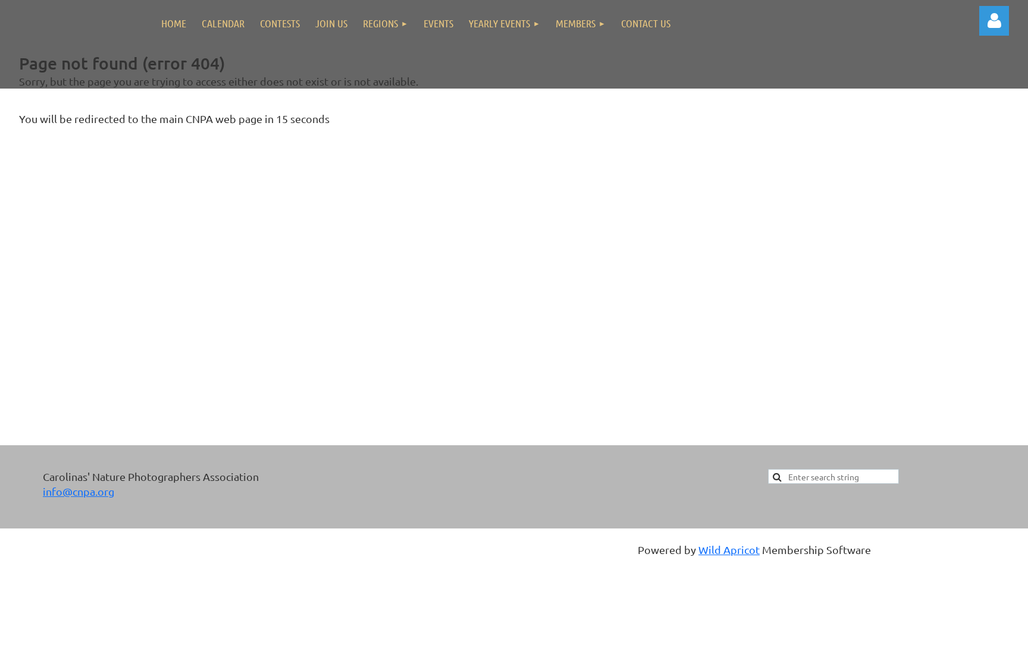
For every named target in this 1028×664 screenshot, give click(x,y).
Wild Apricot (729, 549)
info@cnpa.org (78, 491)
